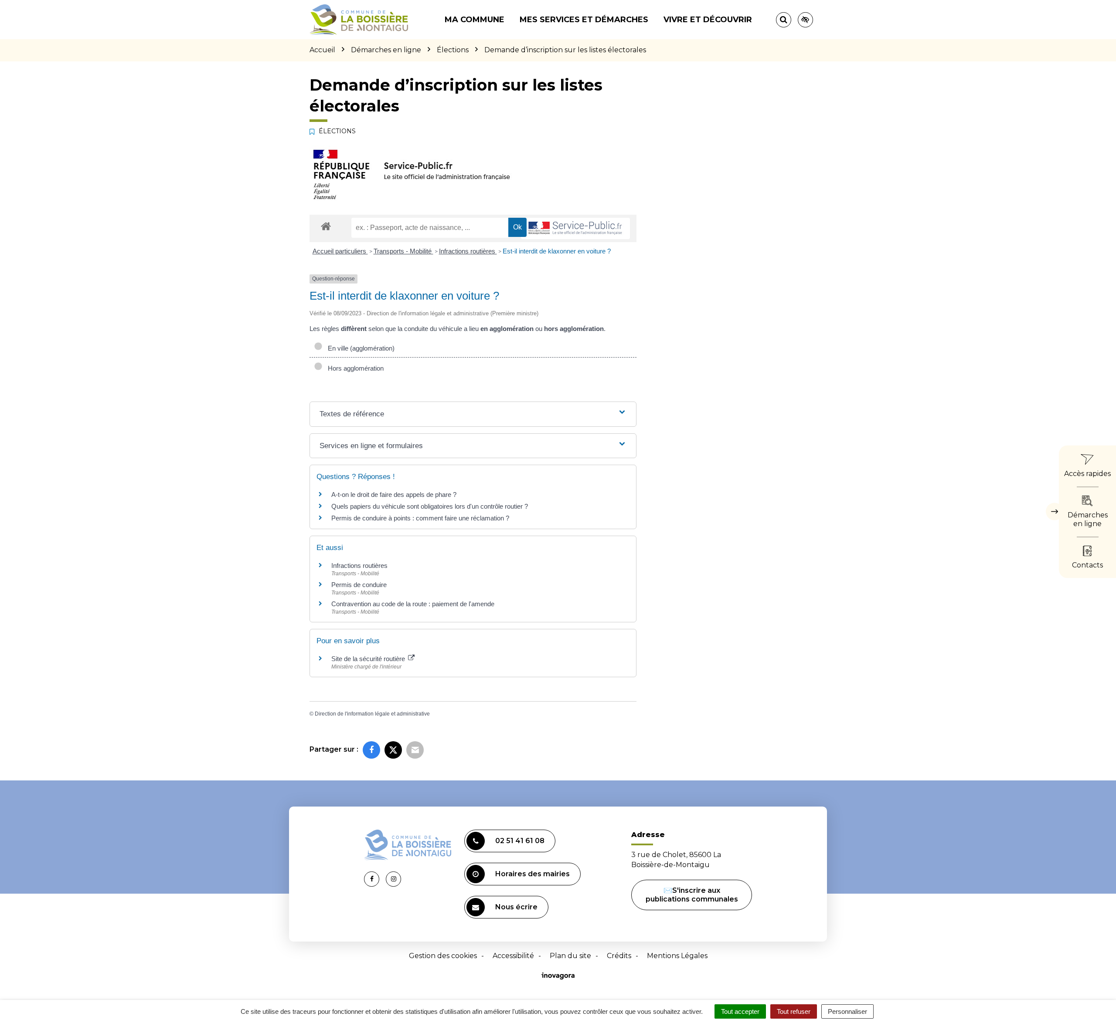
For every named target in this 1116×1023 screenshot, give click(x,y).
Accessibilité (513, 956)
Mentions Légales (677, 956)
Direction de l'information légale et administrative (372, 714)
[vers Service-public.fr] (575, 228)
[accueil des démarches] (326, 226)
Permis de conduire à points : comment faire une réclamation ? (420, 518)
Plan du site (570, 956)
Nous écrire (516, 907)
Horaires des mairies (532, 874)
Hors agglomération (354, 368)
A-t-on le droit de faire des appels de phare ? (393, 494)
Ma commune (474, 19)
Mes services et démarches (584, 19)
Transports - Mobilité (403, 251)
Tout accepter (740, 1011)
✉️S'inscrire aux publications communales (692, 894)
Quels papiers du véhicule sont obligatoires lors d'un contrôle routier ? (429, 506)
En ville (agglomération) (359, 348)
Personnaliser (847, 1011)
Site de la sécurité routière (369, 658)
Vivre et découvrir (707, 19)
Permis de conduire (359, 584)
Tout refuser (793, 1011)
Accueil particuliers (340, 251)
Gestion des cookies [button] (443, 956)
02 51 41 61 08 (519, 841)
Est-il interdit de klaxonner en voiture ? (557, 251)
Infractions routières (468, 251)
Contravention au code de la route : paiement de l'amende (412, 604)
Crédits (619, 956)
